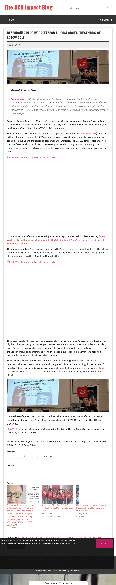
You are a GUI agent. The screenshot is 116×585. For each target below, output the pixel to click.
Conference (54, 537)
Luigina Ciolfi (94, 537)
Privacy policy (65, 582)
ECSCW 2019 (13, 428)
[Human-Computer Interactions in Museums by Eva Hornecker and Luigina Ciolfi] (92, 494)
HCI (71, 537)
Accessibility (51, 582)
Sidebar (104, 19)
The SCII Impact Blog (28, 7)
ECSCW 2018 (89, 133)
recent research (70, 248)
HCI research (80, 537)
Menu (11, 19)
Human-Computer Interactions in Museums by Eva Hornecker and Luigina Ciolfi (91, 508)
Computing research (36, 537)
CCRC (22, 537)
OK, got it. (105, 543)
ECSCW (64, 537)
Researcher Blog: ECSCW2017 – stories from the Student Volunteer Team (57, 508)
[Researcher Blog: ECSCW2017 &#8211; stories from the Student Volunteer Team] (57, 494)
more (72, 540)
